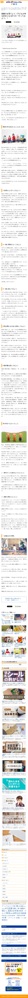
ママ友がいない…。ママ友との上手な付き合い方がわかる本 (7, 634)
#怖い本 (16, 908)
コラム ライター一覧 (6, 842)
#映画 (7, 913)
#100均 (16, 904)
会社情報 (3, 930)
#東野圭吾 (16, 913)
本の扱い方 (5, 869)
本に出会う (5, 857)
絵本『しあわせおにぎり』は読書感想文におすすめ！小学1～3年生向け (20, 656)
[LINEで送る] (17, 22)
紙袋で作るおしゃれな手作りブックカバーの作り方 (12, 701)
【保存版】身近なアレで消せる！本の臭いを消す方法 (12, 807)
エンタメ (5, 855)
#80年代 (4, 904)
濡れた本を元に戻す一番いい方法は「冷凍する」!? (12, 791)
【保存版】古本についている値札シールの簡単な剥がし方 (13, 683)
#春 (11, 913)
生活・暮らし (17, 7)
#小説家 (9, 908)
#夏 (17, 906)
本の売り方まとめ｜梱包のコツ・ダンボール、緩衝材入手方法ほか (14, 737)
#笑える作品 (7, 915)
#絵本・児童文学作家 (18, 915)
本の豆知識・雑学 (7, 871)
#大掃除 (20, 906)
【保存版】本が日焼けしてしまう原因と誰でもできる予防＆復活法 (14, 755)
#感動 (22, 908)
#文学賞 (15, 911)
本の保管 (5, 866)
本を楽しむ (5, 860)
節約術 (4, 894)
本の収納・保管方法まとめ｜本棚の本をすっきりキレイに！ (13, 773)
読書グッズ (5, 874)
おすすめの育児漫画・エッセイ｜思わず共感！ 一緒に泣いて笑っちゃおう (7, 622)
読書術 (4, 877)
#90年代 (10, 904)
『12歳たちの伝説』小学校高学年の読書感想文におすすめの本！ (20, 645)
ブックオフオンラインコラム (7, 7)
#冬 (14, 906)
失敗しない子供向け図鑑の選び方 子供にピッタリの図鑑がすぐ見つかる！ (7, 645)
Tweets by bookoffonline (6, 958)
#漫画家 (23, 913)
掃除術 (4, 888)
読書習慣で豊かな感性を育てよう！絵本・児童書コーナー (13, 599)
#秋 (3, 915)
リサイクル (5, 883)
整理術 (4, 891)
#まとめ (22, 904)
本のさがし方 (6, 863)
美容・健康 (5, 897)
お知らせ (5, 852)
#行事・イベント (9, 918)
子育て (22, 7)
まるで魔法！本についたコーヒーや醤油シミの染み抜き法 (13, 719)
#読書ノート (20, 918)
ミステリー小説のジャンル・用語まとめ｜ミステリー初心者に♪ (14, 825)
